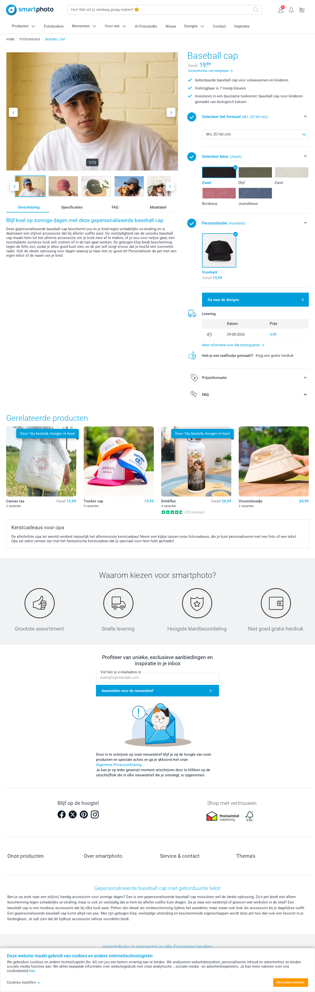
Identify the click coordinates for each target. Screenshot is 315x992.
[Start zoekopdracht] (256, 10)
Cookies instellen (21, 982)
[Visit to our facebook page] (61, 814)
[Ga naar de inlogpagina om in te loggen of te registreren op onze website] (281, 9)
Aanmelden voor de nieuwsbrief (127, 691)
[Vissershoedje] (274, 461)
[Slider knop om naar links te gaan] (13, 112)
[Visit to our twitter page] (72, 814)
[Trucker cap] (119, 461)
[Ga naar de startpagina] (30, 9)
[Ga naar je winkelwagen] (302, 9)
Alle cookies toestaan (290, 982)
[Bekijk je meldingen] (291, 9)
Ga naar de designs (223, 300)
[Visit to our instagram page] (95, 814)
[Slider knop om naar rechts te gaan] (171, 112)
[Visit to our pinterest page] (84, 814)
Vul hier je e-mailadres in (120, 672)
